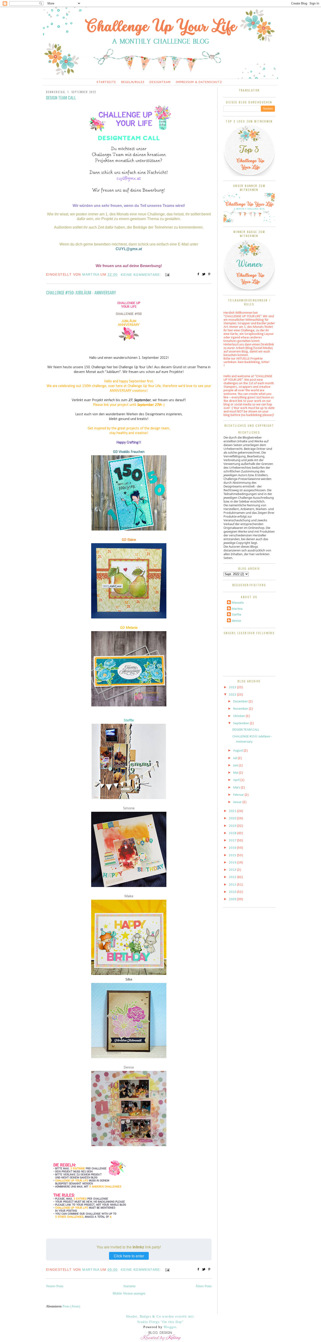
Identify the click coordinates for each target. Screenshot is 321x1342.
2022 (233, 695)
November (241, 709)
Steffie (129, 720)
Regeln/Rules (133, 82)
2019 (233, 826)
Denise (129, 1067)
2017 (233, 840)
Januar (238, 802)
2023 (233, 687)
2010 (233, 892)
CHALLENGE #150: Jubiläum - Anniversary (81, 292)
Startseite (106, 82)
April (236, 780)
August (238, 750)
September (241, 723)
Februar (239, 795)
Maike (128, 896)
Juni (236, 765)
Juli (235, 758)
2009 (233, 899)
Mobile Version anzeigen (129, 1293)
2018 (233, 833)
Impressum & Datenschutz (199, 82)
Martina (237, 609)
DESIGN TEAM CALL (61, 98)
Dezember (241, 701)
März (237, 787)
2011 (233, 885)
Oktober (239, 716)
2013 (233, 870)
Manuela (238, 603)
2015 (233, 855)
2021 (233, 811)
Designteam (160, 82)
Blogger (170, 1327)
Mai (236, 773)
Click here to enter (129, 1256)
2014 (233, 862)
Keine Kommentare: (141, 275)
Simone (129, 808)
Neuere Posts (54, 1286)
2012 (233, 877)
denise (236, 621)
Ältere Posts (203, 1286)
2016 (233, 848)
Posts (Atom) (71, 1306)
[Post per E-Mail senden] (166, 275)
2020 (233, 818)
